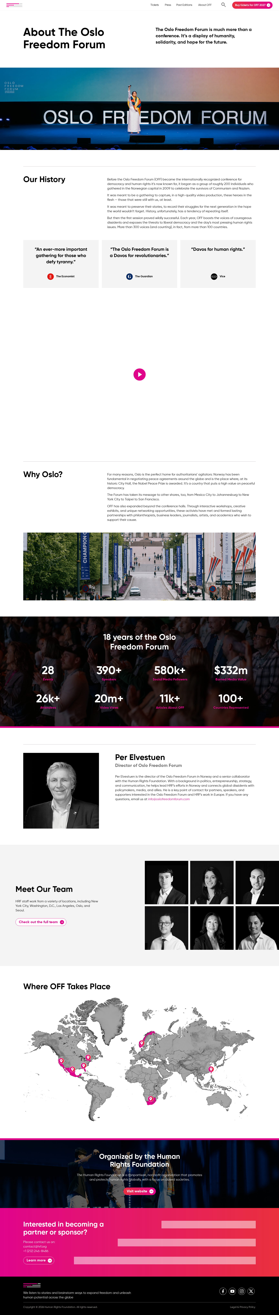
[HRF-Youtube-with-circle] (232, 1291)
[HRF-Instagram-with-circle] (241, 1291)
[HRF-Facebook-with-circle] (223, 1291)
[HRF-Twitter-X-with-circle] (251, 1291)
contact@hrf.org (35, 1246)
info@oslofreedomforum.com (169, 799)
